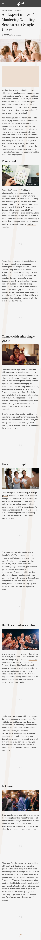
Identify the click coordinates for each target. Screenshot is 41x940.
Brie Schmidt (8, 34)
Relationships (7, 10)
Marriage (18, 10)
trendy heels (14, 866)
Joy (25, 149)
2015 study (33, 659)
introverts (23, 395)
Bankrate (26, 207)
